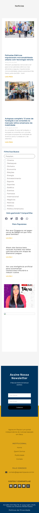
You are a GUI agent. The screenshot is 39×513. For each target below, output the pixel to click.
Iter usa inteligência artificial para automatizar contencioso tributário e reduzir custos (19, 269)
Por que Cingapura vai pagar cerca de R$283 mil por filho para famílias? (19, 232)
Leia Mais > (9, 238)
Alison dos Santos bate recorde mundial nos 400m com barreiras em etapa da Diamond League (18, 250)
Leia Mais (9, 77)
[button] (6, 218)
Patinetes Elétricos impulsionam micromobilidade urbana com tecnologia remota (19, 57)
